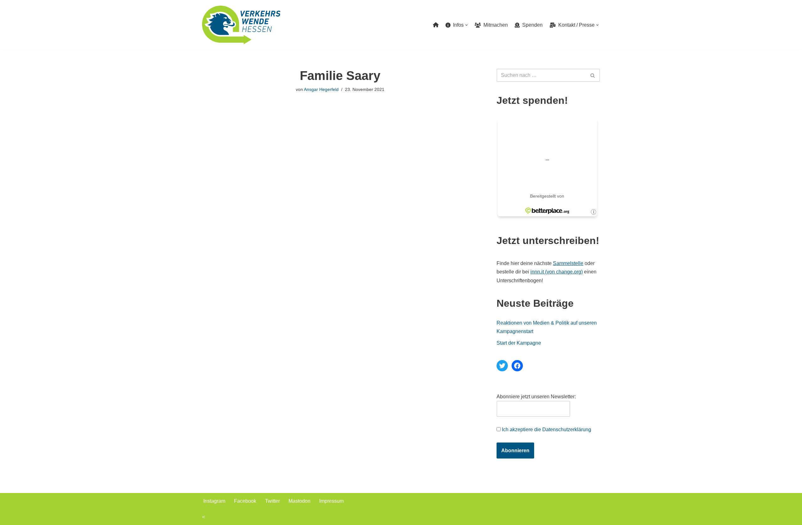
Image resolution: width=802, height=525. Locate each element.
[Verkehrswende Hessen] (241, 25)
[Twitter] (502, 365)
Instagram (214, 501)
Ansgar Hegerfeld (321, 89)
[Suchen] (593, 75)
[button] (466, 25)
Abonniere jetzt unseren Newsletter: (536, 396)
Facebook (245, 501)
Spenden (531, 25)
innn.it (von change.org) (556, 271)
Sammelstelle (568, 263)
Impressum (331, 501)
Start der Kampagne (519, 343)
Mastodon (299, 501)
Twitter (272, 501)
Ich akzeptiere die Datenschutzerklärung (546, 429)
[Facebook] (517, 365)
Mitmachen (494, 25)
